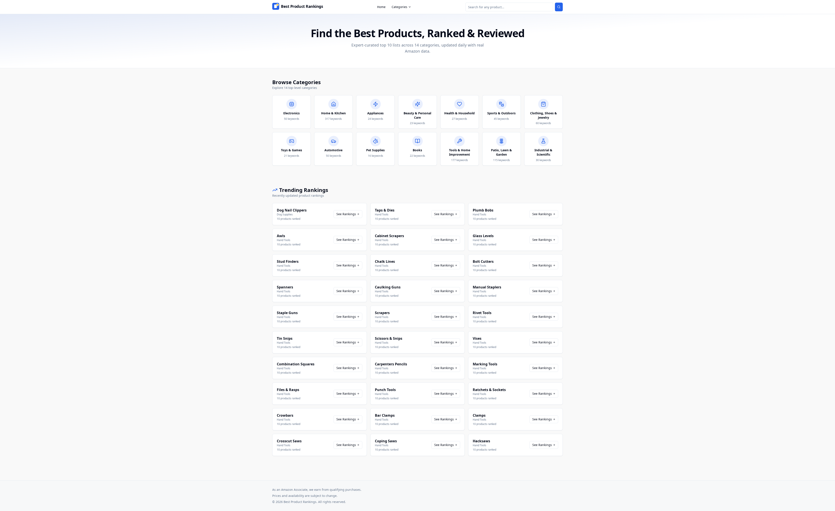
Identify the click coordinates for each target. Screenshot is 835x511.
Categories (399, 7)
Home (381, 7)
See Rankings (346, 214)
